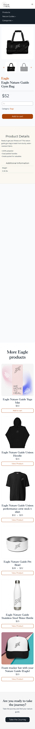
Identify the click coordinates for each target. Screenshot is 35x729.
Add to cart (17, 116)
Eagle (5, 78)
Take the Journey (17, 719)
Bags (12, 109)
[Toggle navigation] (32, 4)
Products (6, 12)
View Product (17, 464)
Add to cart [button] (17, 411)
